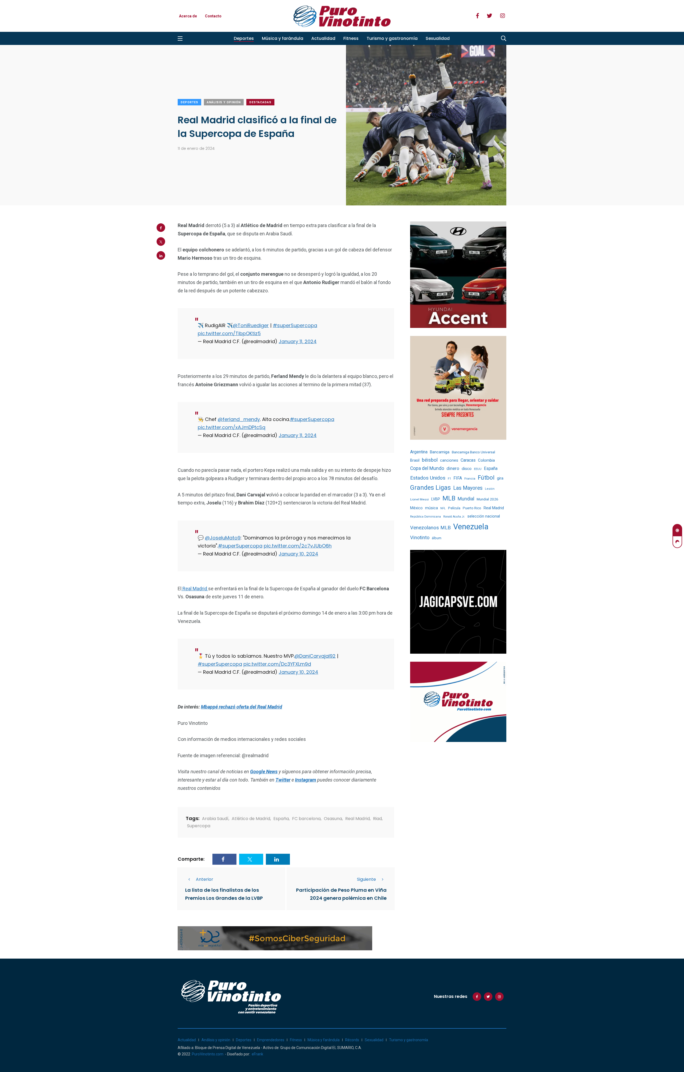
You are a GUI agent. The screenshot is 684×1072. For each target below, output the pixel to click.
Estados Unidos (427, 478)
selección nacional (483, 516)
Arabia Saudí (215, 819)
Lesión (490, 489)
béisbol (430, 460)
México (416, 508)
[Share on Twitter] (161, 241)
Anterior (204, 879)
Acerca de (188, 16)
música (431, 508)
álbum (436, 538)
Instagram (305, 780)
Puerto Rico (472, 508)
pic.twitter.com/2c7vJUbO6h (298, 545)
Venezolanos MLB (430, 528)
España (281, 819)
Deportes (244, 38)
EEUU (477, 469)
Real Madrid (194, 588)
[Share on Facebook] (161, 227)
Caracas (468, 460)
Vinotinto (419, 537)
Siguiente (366, 879)
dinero (452, 468)
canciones (449, 460)
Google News (264, 771)
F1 (449, 478)
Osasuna (333, 819)
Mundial (466, 498)
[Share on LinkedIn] (161, 255)
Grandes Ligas (430, 487)
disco (467, 468)
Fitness (351, 38)
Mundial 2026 (487, 499)
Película (454, 508)
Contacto (213, 16)
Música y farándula (282, 38)
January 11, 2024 (298, 341)
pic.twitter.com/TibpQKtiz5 (229, 333)
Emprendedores (270, 1040)
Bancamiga (439, 452)
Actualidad (323, 38)
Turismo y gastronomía (392, 38)
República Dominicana (425, 516)
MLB (448, 498)
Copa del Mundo (427, 468)
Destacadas (260, 102)
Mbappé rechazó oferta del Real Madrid (241, 707)
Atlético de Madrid (251, 819)
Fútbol (486, 477)
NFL (443, 508)
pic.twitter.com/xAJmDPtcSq (231, 427)
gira (500, 478)
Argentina (419, 451)
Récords (352, 1040)
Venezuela (470, 526)
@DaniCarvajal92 (315, 656)
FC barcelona (306, 819)
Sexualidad (438, 38)
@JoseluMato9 (222, 537)
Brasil (414, 460)
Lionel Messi (419, 499)
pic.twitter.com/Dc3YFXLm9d (277, 664)
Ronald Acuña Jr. (454, 516)
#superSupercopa (295, 325)
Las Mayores (468, 488)
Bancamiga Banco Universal (473, 452)
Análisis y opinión (224, 102)
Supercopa (198, 826)
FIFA (457, 478)
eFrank (257, 1054)
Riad (377, 819)
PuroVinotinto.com (207, 1054)
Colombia (486, 460)
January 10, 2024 (298, 553)
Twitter (282, 780)
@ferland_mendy (239, 419)
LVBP (435, 499)
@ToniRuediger (251, 325)
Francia (469, 478)
